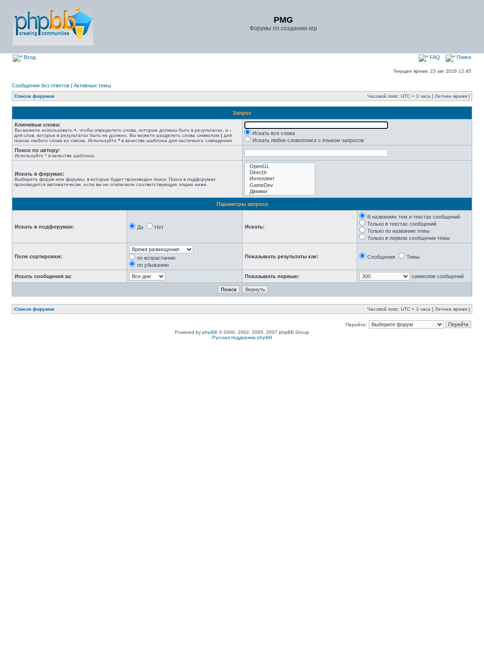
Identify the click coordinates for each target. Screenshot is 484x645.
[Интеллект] (279, 179)
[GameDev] (279, 185)
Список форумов (34, 96)
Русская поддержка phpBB (242, 337)
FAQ (434, 57)
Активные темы (92, 85)
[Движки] (279, 191)
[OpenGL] (279, 166)
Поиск (463, 57)
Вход (28, 57)
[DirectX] (279, 173)
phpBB (209, 332)
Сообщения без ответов (40, 85)
